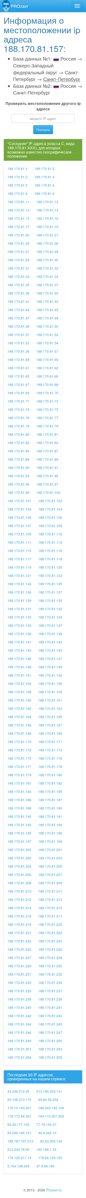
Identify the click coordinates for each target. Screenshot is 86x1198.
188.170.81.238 (19, 999)
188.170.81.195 (19, 833)
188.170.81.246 (19, 1032)
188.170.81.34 (47, 276)
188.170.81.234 (50, 982)
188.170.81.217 (50, 916)
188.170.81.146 (19, 658)
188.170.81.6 (44, 185)
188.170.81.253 (50, 1049)
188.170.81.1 (17, 168)
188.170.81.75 (47, 409)
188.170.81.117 (19, 559)
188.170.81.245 (50, 1024)
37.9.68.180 (45, 1166)
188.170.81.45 (47, 309)
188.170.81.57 (47, 351)
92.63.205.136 (51, 1141)
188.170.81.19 (47, 226)
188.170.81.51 (18, 334)
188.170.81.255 (50, 1057)
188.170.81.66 (47, 376)
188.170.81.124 (19, 583)
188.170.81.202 (19, 858)
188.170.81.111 (19, 542)
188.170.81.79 (47, 426)
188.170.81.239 (50, 999)
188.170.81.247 (50, 1032)
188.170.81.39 (18, 293)
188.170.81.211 (50, 891)
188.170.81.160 (19, 700)
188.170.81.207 (50, 874)
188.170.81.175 (19, 758)
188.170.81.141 (19, 642)
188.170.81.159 (50, 691)
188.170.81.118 (50, 559)
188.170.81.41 (18, 301)
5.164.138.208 (18, 1166)
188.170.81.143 (19, 650)
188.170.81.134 (50, 617)
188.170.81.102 (50, 500)
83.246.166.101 (19, 1132)
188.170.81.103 (19, 509)
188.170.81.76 (18, 417)
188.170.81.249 (19, 1040)
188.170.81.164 (19, 716)
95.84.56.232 (48, 1099)
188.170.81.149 (50, 667)
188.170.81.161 (50, 700)
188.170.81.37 (47, 284)
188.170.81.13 (18, 210)
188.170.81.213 (50, 899)
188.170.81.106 (50, 517)
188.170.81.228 (50, 957)
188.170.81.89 (47, 459)
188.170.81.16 (47, 218)
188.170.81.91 (47, 467)
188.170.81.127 (50, 592)
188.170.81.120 (50, 567)
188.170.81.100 (48, 492)
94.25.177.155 (18, 1124)
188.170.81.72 (47, 401)
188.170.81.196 (50, 833)
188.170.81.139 (50, 633)
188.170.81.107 (19, 525)
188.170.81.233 (19, 982)
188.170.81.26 (47, 243)
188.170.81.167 (50, 725)
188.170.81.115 (19, 550)
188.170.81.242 (19, 1015)
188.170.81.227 (19, 957)
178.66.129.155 (50, 1157)
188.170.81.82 (18, 442)
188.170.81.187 (50, 799)
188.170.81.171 (50, 741)
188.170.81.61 (18, 367)
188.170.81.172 (19, 750)
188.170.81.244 (19, 1024)
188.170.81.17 (18, 226)
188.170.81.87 (47, 451)
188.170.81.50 (47, 326)
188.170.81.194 (50, 824)
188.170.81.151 (19, 675)
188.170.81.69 (18, 392)
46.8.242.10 (47, 1132)
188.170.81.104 (50, 509)
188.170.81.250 (50, 1040)
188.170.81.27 (18, 251)
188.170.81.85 (18, 451)
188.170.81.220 (50, 924)
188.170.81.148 (19, 667)
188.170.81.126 (19, 592)
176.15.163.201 (19, 1107)
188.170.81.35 (18, 284)
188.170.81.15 (18, 218)
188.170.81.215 (50, 907)
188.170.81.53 (18, 343)
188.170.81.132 (50, 608)
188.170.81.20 (18, 235)
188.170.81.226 (50, 949)
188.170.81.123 (50, 575)
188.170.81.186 (19, 799)
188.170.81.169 (50, 733)
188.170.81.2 (44, 168)
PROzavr (19, 6)
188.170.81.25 (18, 243)
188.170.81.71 (18, 401)
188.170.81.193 (19, 824)
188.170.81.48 (47, 318)
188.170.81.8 (17, 193)
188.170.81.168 (19, 733)
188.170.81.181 (19, 783)
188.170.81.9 (44, 193)
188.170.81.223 (19, 941)
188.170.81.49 (18, 326)
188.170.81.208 (19, 882)
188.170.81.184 (19, 791)
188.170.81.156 (50, 683)
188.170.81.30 (47, 259)
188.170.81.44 (18, 309)
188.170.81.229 (19, 966)
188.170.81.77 (47, 417)
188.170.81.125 (50, 583)
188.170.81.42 (47, 301)
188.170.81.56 (18, 351)
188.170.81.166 (19, 725)
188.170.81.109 (19, 534)
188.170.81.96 (18, 484)
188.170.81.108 (50, 525)
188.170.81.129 (19, 600)
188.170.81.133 (19, 617)
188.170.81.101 (19, 500)
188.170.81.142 (50, 642)
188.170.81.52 (47, 334)
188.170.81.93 (18, 475)
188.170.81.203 (50, 858)
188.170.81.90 (18, 467)
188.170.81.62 (47, 367)
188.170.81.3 (17, 176)
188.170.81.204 (19, 866)
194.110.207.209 (51, 1116)
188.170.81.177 (19, 766)
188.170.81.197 (19, 841)
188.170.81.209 (50, 882)
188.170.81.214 (19, 907)
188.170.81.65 (18, 376)
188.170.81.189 (50, 808)
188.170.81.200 (19, 849)
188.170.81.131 (19, 608)
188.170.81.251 (19, 1049)
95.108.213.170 (19, 1099)
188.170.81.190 (19, 816)
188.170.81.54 (47, 343)
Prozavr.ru (54, 1190)
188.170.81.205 (50, 866)
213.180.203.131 (49, 1091)
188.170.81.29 (18, 259)
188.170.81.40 (47, 293)
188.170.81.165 (50, 716)
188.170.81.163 (50, 708)
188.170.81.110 (50, 534)
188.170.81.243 (50, 1015)
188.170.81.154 (19, 683)
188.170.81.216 (19, 916)
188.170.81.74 (18, 409)
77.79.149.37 (46, 1124)
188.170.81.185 (50, 791)
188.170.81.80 (18, 434)
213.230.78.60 (18, 1149)
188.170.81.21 (47, 235)
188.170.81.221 (19, 932)
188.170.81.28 (47, 251)
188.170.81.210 (19, 891)
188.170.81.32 (47, 268)
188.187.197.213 (20, 1141)
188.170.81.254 (19, 1057)
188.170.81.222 (50, 932)
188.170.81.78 (18, 426)
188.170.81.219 (19, 924)
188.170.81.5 (17, 185)
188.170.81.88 (18, 459)
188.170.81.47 (18, 318)
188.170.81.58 (18, 359)
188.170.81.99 (18, 492)
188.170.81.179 (19, 774)
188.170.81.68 (47, 384)
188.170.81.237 (50, 990)
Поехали (43, 129)
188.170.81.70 (47, 392)
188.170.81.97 (47, 484)
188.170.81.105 (19, 517)
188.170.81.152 (50, 675)
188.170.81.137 (50, 625)
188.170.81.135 (19, 625)
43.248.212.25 (18, 1091)
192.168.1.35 (46, 1149)
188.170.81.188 (19, 808)
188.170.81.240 (19, 1007)
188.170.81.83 (47, 442)
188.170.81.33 (18, 276)
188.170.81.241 (50, 1007)
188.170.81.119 (19, 567)
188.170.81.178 (50, 766)
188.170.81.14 (47, 210)
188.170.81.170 (19, 741)
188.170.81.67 (18, 384)
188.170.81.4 (44, 176)
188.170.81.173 (50, 750)
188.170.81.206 (19, 874)
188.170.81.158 (19, 691)
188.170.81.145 (50, 650)
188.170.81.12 (47, 201)
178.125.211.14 (19, 1157)
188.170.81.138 (19, 633)
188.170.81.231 (19, 974)
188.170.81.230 (50, 966)
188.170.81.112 (50, 542)
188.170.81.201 (50, 849)
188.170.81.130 (50, 600)
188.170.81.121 (19, 575)
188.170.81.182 (50, 783)
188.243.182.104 (51, 1107)
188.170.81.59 (47, 359)
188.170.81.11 (18, 201)
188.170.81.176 (50, 758)
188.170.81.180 (50, 774)
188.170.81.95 (47, 475)
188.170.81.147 (50, 658)
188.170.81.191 (50, 816)
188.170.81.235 (19, 990)
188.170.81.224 (50, 941)
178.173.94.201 (19, 1116)
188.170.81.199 (50, 841)
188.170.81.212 (19, 899)
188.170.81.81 (47, 434)
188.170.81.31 (18, 268)
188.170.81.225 (19, 949)
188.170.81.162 (19, 708)
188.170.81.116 (50, 550)
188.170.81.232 (50, 974)
